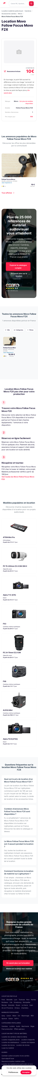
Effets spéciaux (19, 1029)
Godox (10, 1018)
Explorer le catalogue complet (18, 266)
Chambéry (24, 1008)
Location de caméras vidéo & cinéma (14, 1037)
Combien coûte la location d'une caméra (15, 1056)
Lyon (15, 999)
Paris (3, 999)
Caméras (28, 11)
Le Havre (25, 1005)
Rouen (18, 1005)
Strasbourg (17, 1002)
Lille (11, 1002)
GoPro (16, 1018)
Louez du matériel (8, 1048)
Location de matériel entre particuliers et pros (17, 1064)
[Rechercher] (31, 3)
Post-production (7, 1029)
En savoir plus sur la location (19, 274)
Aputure (4, 1018)
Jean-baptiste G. (7, 182)
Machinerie (25, 1026)
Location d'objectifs (28, 1040)
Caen (31, 1005)
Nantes (33, 999)
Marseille (9, 999)
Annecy (17, 1008)
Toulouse (22, 999)
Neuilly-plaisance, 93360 (9, 181)
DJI (19, 1016)
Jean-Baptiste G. (8, 352)
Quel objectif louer (8, 1058)
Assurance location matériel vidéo (13, 1061)
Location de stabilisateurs (10, 1042)
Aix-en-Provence (7, 1008)
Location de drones (22, 1045)
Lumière (12, 1026)
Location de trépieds (28, 1042)
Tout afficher (7, 193)
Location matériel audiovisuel (12, 11)
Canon (9, 1016)
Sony (3, 1016)
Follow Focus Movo (8, 179)
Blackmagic (25, 1016)
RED (32, 1016)
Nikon (14, 1016)
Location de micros (8, 1045)
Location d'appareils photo (11, 1040)
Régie (32, 1026)
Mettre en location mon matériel (19, 969)
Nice (27, 999)
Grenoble (11, 1005)
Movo (20, 14)
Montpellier (26, 1002)
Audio (18, 1026)
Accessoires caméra (9, 14)
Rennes (4, 1005)
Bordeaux (5, 1002)
